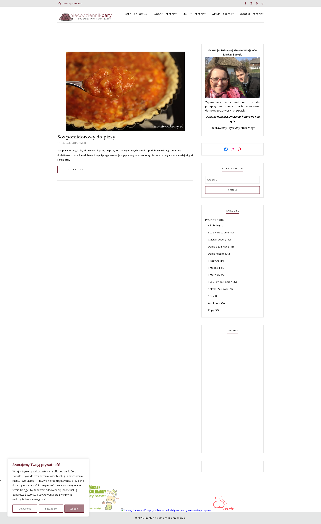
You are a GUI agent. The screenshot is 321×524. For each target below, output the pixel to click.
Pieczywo (213, 260)
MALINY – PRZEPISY (194, 14)
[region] (48, 487)
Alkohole (213, 225)
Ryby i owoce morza (220, 282)
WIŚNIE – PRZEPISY (223, 14)
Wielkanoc (214, 303)
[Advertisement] (232, 393)
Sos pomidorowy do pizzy (86, 137)
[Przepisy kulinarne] (104, 510)
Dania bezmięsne (218, 246)
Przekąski (214, 267)
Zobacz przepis (72, 169)
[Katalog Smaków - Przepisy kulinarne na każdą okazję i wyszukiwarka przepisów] (166, 510)
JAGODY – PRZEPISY (165, 14)
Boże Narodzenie (218, 232)
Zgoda (74, 508)
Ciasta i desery (217, 239)
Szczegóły (51, 508)
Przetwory (214, 274)
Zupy (211, 310)
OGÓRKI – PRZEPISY (252, 14)
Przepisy (210, 220)
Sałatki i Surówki (218, 289)
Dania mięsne (216, 253)
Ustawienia (25, 508)
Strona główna (136, 14)
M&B (83, 143)
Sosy (211, 296)
